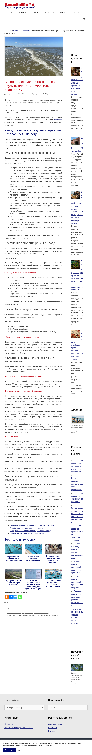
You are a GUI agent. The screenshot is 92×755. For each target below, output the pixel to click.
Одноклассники (55, 724)
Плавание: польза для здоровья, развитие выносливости (34, 525)
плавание (58, 120)
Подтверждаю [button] (9, 750)
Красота (62, 12)
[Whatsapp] (20, 597)
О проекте (8, 724)
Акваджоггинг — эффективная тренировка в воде (30, 531)
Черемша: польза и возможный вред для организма (77, 567)
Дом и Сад (76, 12)
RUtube (51, 731)
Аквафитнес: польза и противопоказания (27, 528)
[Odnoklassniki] (7, 597)
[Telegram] (15, 597)
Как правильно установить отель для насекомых (77, 466)
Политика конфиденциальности (18, 728)
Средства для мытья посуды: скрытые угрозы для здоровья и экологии (33, 615)
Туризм (9, 12)
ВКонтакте (52, 728)
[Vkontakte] (11, 597)
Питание (48, 12)
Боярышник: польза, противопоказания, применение (77, 484)
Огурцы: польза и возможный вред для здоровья (77, 582)
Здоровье (34, 12)
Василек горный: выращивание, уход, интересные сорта (27, 613)
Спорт (21, 12)
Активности (25, 31)
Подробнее (20, 750)
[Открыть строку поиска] (84, 19)
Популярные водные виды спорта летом (27, 533)
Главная (7, 31)
